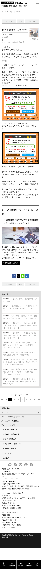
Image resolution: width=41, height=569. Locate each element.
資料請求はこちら (11, 263)
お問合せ (29, 566)
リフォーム (7, 453)
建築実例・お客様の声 (11, 434)
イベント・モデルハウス (12, 429)
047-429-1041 (11, 520)
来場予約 (20, 566)
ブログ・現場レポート (11, 439)
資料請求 (12, 566)
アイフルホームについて (12, 444)
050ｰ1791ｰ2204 (12, 479)
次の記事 (32, 21)
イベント (4, 566)
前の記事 (9, 21)
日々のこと (6, 37)
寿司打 (4, 61)
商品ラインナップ (9, 448)
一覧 (20, 21)
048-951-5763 (11, 500)
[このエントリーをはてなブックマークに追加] (27, 276)
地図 (33, 498)
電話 (37, 566)
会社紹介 (6, 458)
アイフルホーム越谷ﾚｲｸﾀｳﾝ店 (13, 42)
